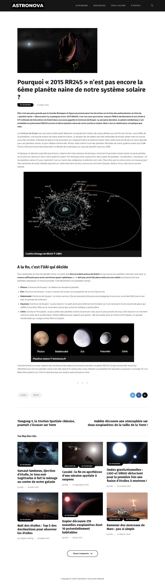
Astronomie (25, 105)
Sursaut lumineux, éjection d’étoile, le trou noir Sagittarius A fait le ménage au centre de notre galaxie (37, 476)
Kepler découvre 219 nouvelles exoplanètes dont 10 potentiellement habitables (82, 526)
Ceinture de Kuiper (29, 133)
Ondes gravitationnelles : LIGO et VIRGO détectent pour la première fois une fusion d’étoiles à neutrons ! (127, 475)
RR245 (36, 395)
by (20, 487)
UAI (144, 143)
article (23, 395)
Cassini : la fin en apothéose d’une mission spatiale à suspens (82, 475)
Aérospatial (70, 466)
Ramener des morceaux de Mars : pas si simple (126, 527)
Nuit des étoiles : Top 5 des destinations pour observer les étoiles (37, 529)
